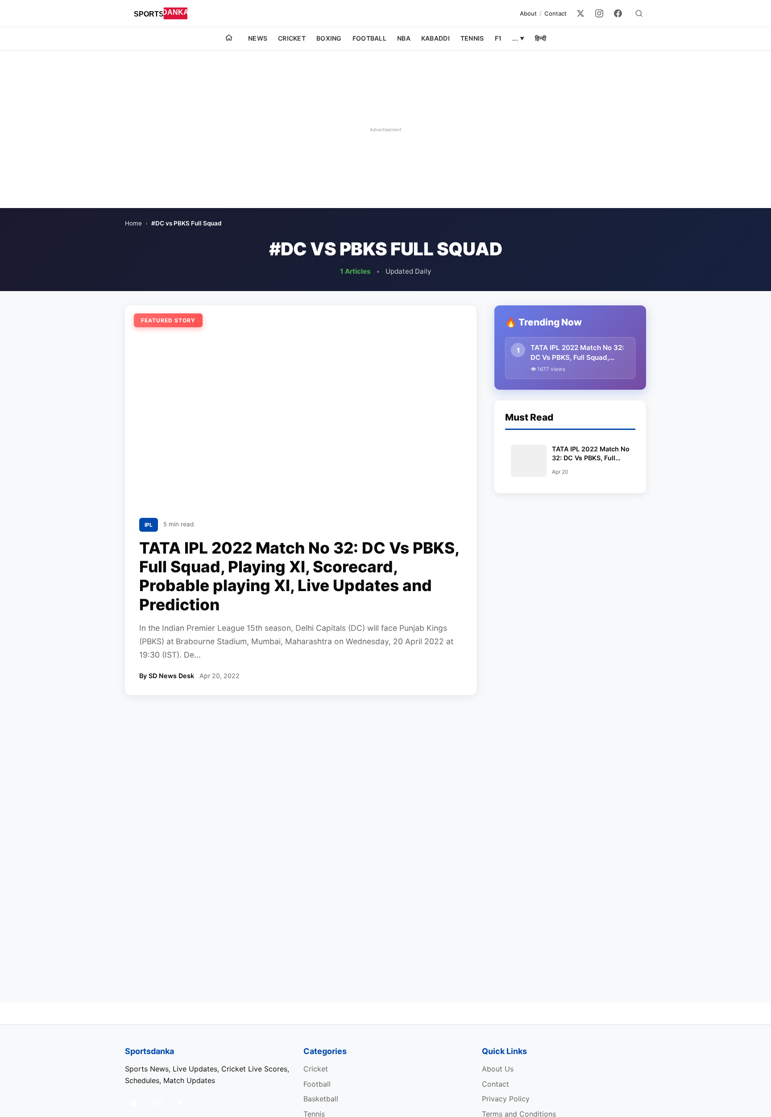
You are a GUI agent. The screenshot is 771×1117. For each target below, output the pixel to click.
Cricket (292, 38)
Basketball (320, 1098)
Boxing (329, 38)
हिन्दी (540, 38)
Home (133, 223)
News (257, 38)
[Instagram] (599, 13)
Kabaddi (435, 38)
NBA (403, 38)
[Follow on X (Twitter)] (134, 1102)
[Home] (229, 38)
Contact (555, 13)
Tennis (472, 38)
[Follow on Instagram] (157, 1102)
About (528, 13)
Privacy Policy (506, 1098)
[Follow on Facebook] (180, 1102)
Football (369, 38)
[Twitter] (580, 13)
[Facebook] (618, 13)
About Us (498, 1068)
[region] (385, 129)
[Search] (639, 13)
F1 (498, 38)
